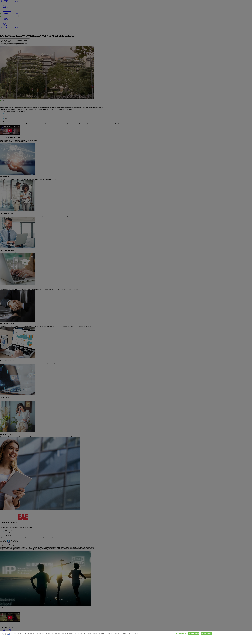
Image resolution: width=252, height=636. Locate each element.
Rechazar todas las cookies (194, 633)
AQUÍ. (9, 634)
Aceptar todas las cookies (206, 633)
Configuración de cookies (181, 633)
